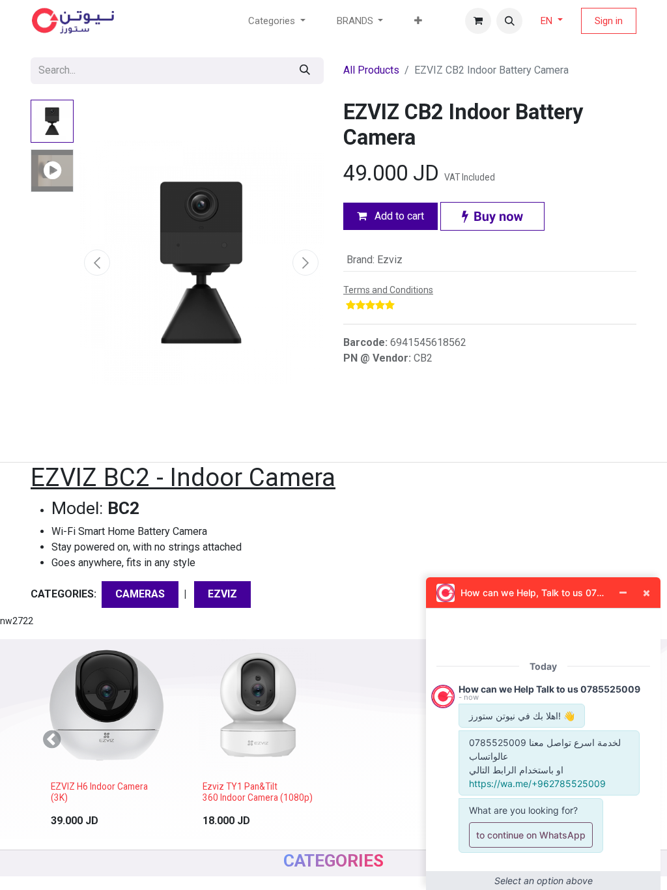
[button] (509, 21)
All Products (371, 70)
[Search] (305, 70)
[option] (333, 739)
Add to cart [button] (398, 216)
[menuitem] (418, 21)
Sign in (609, 21)
